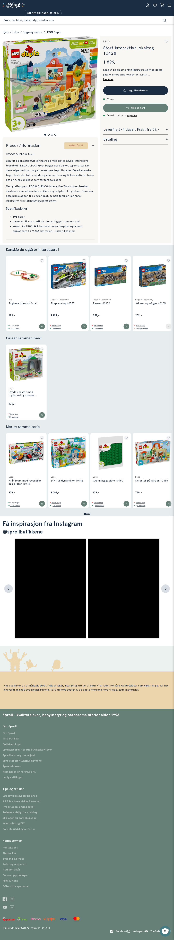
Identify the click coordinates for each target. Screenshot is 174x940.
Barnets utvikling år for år (19, 829)
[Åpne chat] (165, 931)
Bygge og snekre (32, 32)
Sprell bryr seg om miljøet (19, 755)
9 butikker (141, 506)
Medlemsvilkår (11, 869)
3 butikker (57, 328)
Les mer (108, 79)
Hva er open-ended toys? (18, 807)
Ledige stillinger (13, 777)
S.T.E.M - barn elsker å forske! (21, 801)
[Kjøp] (42, 326)
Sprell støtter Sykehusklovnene (22, 760)
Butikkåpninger (12, 744)
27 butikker (15, 506)
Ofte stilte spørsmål (16, 886)
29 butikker (15, 328)
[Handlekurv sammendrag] (162, 5)
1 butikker (99, 328)
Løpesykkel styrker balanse (20, 795)
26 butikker (99, 506)
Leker (15, 32)
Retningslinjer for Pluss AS (19, 771)
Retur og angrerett (15, 864)
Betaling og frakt (13, 858)
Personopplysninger (15, 875)
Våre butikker (11, 738)
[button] (45, 135)
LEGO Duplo (53, 32)
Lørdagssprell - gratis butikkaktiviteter (27, 749)
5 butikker (14, 417)
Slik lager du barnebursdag (20, 818)
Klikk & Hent (10, 880)
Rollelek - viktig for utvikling (20, 812)
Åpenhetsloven (12, 766)
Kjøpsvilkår (9, 853)
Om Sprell (9, 733)
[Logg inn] (148, 5)
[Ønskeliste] (155, 5)
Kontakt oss (10, 847)
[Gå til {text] (5, 899)
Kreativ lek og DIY (13, 823)
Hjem (6, 32)
